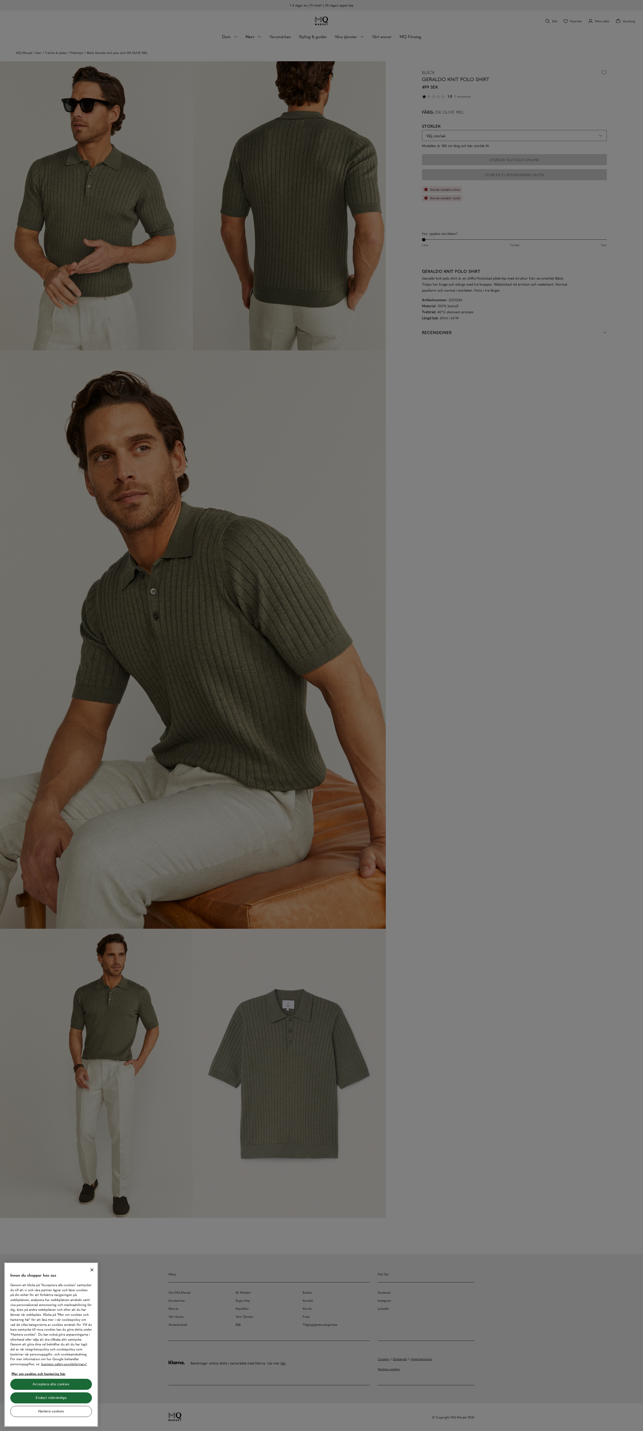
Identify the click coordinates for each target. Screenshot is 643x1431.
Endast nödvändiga (51, 1398)
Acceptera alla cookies (51, 1384)
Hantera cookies (51, 1411)
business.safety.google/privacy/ (64, 1363)
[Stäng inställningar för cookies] (91, 1269)
